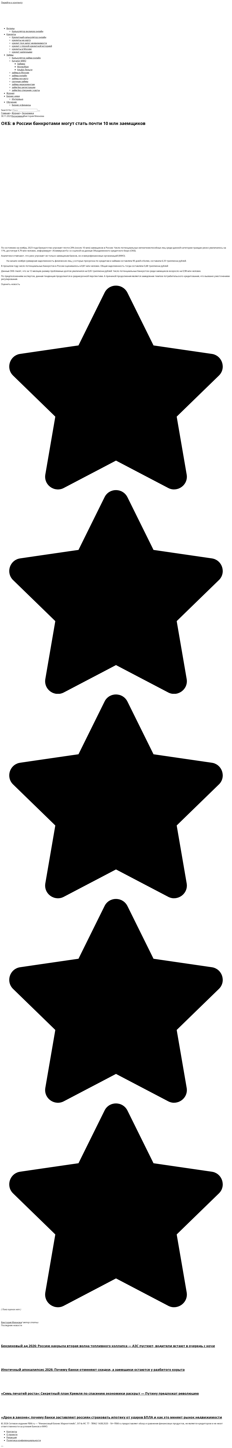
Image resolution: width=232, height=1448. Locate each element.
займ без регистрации (23, 87)
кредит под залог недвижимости (29, 43)
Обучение (11, 102)
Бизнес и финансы (21, 105)
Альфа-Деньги (24, 69)
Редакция (11, 1437)
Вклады (10, 28)
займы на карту (20, 78)
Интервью (17, 99)
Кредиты (11, 34)
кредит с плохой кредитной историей (32, 46)
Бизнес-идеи (13, 96)
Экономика (17, 116)
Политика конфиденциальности (23, 1440)
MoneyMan (23, 66)
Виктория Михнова (11, 1322)
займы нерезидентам (23, 84)
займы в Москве (20, 72)
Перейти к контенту (12, 2)
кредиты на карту (21, 40)
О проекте (11, 1434)
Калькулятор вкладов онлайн (27, 31)
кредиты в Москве (22, 49)
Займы (9, 54)
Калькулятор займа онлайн (26, 57)
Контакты (11, 1431)
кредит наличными (22, 51)
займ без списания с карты (26, 90)
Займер (21, 63)
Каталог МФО (19, 60)
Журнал (10, 93)
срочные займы (20, 81)
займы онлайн (19, 75)
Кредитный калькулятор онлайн (29, 37)
